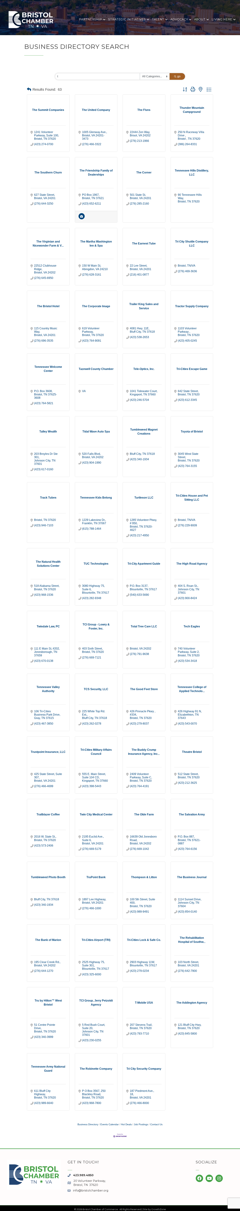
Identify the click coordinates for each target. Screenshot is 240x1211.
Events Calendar (109, 1124)
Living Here (222, 19)
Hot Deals (126, 1124)
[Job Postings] (82, 218)
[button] (29, 89)
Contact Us (156, 1124)
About (200, 19)
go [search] (178, 76)
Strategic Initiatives (127, 19)
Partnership (90, 19)
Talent (158, 19)
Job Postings (141, 1124)
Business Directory (87, 1124)
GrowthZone (158, 1209)
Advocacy (179, 19)
